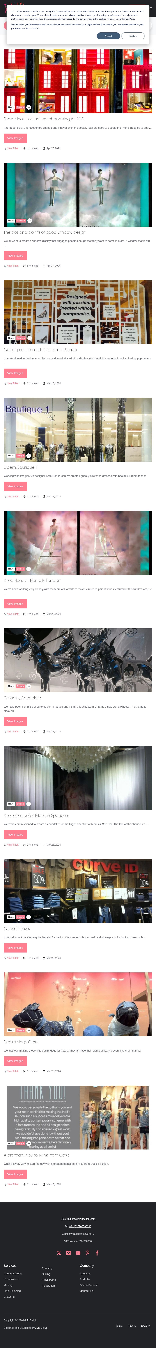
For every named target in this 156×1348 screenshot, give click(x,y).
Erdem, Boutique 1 (21, 468)
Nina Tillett (12, 148)
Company (87, 1266)
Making (8, 1285)
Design (20, 107)
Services (10, 1266)
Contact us (86, 1290)
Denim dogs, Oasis (21, 1042)
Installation (48, 1285)
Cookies (145, 1326)
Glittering (9, 1296)
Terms (119, 1326)
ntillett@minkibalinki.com (81, 1218)
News (11, 107)
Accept (108, 36)
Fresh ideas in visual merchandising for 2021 (44, 119)
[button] (150, 8)
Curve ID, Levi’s (17, 929)
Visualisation (11, 1279)
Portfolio (85, 1279)
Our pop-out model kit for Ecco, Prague (40, 350)
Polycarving (49, 1279)
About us (85, 1273)
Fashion (21, 220)
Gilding (46, 1274)
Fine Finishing (12, 1290)
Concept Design (13, 1273)
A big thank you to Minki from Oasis (36, 1156)
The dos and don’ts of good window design (45, 233)
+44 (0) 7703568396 (80, 1226)
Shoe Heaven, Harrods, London (32, 581)
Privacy (132, 1326)
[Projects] (28, 107)
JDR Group (41, 1327)
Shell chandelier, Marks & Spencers (36, 816)
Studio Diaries (88, 1285)
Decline (133, 36)
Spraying (47, 1268)
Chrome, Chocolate (22, 698)
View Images (15, 138)
